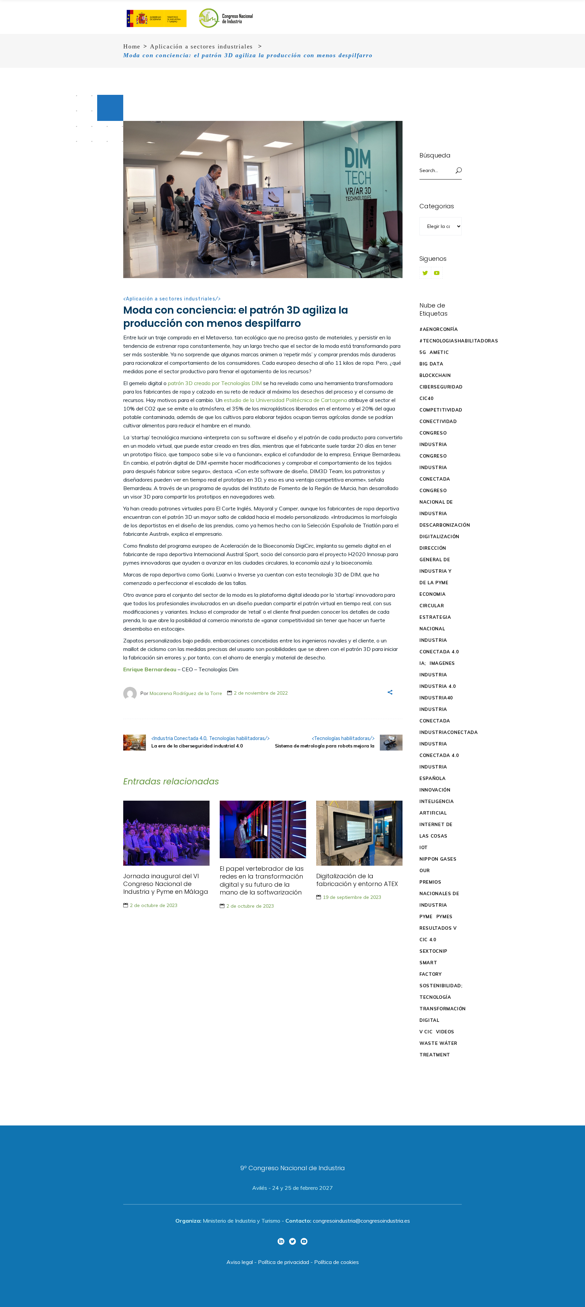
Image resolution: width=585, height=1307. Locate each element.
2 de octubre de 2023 (153, 905)
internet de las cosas (436, 830)
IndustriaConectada (448, 732)
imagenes (442, 663)
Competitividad (440, 410)
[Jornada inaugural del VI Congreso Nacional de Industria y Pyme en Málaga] (166, 833)
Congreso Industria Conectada (434, 467)
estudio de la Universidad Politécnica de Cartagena (285, 400)
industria (433, 674)
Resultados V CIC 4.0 (438, 933)
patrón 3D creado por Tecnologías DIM (215, 383)
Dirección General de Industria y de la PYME (435, 565)
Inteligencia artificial (436, 807)
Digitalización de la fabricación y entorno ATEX (357, 880)
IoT (423, 847)
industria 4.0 (437, 686)
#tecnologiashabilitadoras (458, 340)
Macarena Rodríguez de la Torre (186, 693)
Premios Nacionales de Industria (439, 893)
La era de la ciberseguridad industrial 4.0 (196, 746)
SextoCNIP (433, 951)
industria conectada (434, 715)
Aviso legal (239, 1262)
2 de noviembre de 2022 (261, 693)
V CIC (425, 1031)
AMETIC (439, 352)
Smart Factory (430, 968)
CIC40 (426, 398)
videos (445, 1031)
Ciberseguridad (441, 386)
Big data (431, 363)
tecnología (435, 997)
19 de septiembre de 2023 (352, 897)
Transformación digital (442, 1014)
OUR (424, 870)
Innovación (435, 790)
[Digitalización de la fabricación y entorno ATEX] (359, 833)
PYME (426, 916)
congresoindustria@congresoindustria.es (361, 1220)
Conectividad (438, 421)
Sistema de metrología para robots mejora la (324, 746)
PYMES (444, 916)
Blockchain (435, 375)
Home (131, 46)
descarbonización (444, 525)
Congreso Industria (433, 438)
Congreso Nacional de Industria (436, 502)
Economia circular (432, 599)
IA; (422, 663)
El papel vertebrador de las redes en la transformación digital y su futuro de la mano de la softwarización (262, 880)
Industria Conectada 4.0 (180, 738)
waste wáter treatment (438, 1048)
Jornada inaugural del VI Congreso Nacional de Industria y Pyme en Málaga (165, 884)
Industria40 (436, 697)
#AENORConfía (438, 329)
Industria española (433, 772)
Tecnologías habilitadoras (237, 738)
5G (422, 352)
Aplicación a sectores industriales (201, 46)
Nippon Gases (438, 859)
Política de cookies (336, 1262)
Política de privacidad (283, 1262)
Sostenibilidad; (440, 985)
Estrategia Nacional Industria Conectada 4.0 (439, 634)
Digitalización (439, 536)
